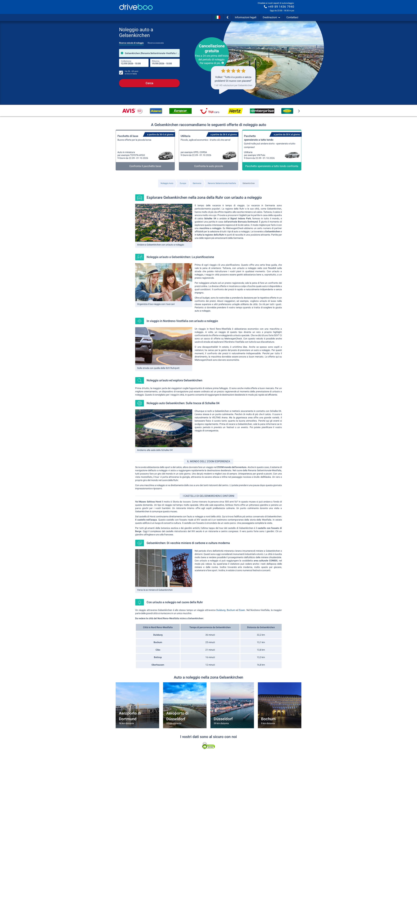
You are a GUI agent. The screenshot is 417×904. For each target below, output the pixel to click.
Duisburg (220, 610)
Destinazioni (270, 17)
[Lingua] (217, 17)
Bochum (231, 610)
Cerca (149, 83)
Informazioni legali (245, 17)
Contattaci (292, 17)
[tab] (131, 42)
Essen (242, 610)
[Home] (136, 7)
